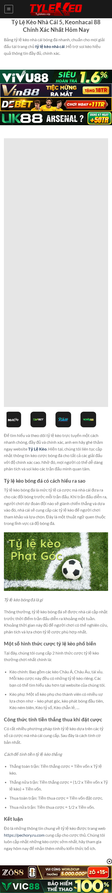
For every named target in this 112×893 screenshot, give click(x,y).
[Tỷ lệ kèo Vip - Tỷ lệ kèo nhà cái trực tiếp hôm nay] (56, 9)
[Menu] (8, 9)
